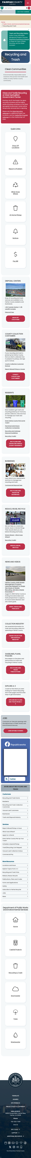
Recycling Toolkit (10, 436)
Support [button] (14, 1133)
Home (3, 22)
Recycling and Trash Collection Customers (13, 806)
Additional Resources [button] (14, 1136)
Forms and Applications (10, 883)
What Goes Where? (9, 832)
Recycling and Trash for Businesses (15, 492)
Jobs (4, 893)
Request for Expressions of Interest (19, 39)
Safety (5, 886)
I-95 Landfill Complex (13, 308)
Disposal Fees (9, 312)
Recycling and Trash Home (11, 798)
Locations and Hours (9, 865)
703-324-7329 (15, 1122)
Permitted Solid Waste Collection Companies (12, 427)
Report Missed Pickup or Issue (12, 828)
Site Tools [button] (14, 1129)
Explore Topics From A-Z (10, 869)
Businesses (6, 814)
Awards (15, 1099)
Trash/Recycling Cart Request (12, 847)
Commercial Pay (8, 854)
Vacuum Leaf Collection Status (13, 851)
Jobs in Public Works (15, 731)
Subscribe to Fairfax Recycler (12, 889)
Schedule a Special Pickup (11, 844)
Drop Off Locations (15, 318)
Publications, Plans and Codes (12, 879)
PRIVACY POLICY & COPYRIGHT (15, 1107)
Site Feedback (15, 1103)
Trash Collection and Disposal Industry (15, 638)
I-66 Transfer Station (12, 307)
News (4, 896)
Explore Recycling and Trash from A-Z (15, 702)
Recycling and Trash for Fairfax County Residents (15, 443)
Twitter (13, 779)
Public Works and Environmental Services (16, 24)
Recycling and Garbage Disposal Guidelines (12, 432)
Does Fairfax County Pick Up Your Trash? (13, 840)
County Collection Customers (15, 376)
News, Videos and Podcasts (15, 608)
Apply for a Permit (8, 835)
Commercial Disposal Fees (13, 485)
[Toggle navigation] (28, 3)
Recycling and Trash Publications (15, 670)
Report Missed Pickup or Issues (15, 369)
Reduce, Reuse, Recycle (15, 546)
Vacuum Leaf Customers (11, 810)
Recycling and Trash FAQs (11, 872)
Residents (6, 801)
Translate (15, 1096)
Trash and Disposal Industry (12, 817)
